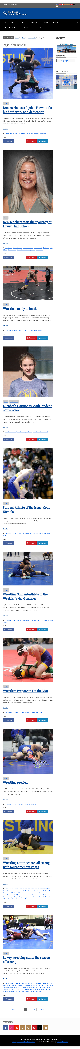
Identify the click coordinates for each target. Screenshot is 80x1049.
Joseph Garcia (20, 989)
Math (34, 432)
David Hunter (6, 892)
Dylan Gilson (21, 892)
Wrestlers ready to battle (20, 309)
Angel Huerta (17, 983)
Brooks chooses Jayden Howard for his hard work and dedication (27, 110)
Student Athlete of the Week (38, 133)
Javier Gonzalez (24, 620)
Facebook (57, 4)
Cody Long (37, 985)
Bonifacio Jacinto (29, 888)
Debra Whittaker (17, 248)
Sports (33, 22)
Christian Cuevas (29, 985)
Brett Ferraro (19, 890)
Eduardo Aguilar (30, 892)
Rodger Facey (23, 896)
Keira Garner (26, 133)
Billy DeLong (9, 330)
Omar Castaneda (16, 991)
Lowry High (64, 61)
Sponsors (44, 22)
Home (13, 22)
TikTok (74, 4)
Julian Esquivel (39, 989)
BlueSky (68, 4)
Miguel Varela (7, 991)
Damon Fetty (9, 712)
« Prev (14, 1009)
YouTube (62, 4)
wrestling (40, 330)
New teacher (39, 250)
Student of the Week (42, 432)
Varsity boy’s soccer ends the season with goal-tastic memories (67, 83)
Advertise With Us (11, 28)
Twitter (20, 141)
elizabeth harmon (10, 432)
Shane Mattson (43, 896)
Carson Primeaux (17, 804)
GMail (57, 6)
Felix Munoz (48, 892)
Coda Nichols (25, 533)
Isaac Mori (14, 895)
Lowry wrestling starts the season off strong (26, 959)
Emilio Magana (40, 892)
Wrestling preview (15, 782)
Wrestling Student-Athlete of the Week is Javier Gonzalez (25, 596)
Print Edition (28, 28)
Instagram (60, 4)
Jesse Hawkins (33, 895)
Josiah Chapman (29, 989)
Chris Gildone (17, 330)
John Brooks (18, 133)
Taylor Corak (11, 898)
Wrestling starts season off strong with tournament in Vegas (26, 865)
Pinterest (71, 4)
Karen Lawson (12, 250)
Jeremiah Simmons (22, 895)
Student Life (14, 402)
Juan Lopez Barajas (12, 896)
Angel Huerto (9, 888)
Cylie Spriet (16, 620)
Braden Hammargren (41, 888)
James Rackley (42, 987)
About (38, 28)
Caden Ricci (32, 890)
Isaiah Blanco (24, 987)
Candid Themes (62, 1042)
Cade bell (26, 890)
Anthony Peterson (19, 888)
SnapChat (65, 4)
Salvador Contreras (33, 896)
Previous (58, 81)
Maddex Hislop (33, 330)
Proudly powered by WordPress (23, 1042)
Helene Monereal (28, 248)
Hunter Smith (6, 895)
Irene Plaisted (38, 248)
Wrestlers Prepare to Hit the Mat (25, 691)
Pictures (55, 22)
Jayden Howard (9, 133)
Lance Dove (46, 989)
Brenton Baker (11, 890)
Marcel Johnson (30, 250)
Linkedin (43, 141)
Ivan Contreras (33, 987)
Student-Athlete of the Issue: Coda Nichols (26, 509)
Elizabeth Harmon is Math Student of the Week (27, 408)
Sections (22, 22)
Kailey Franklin (25, 712)
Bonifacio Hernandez (39, 983)
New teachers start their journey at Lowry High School (27, 224)
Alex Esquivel (9, 983)
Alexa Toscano (9, 533)
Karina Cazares (21, 250)
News (6, 218)
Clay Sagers (8, 248)
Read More (5, 129)
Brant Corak (18, 533)
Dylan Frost (14, 892)
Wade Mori (33, 712)
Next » (41, 1009)
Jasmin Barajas (20, 432)
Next (75, 81)
